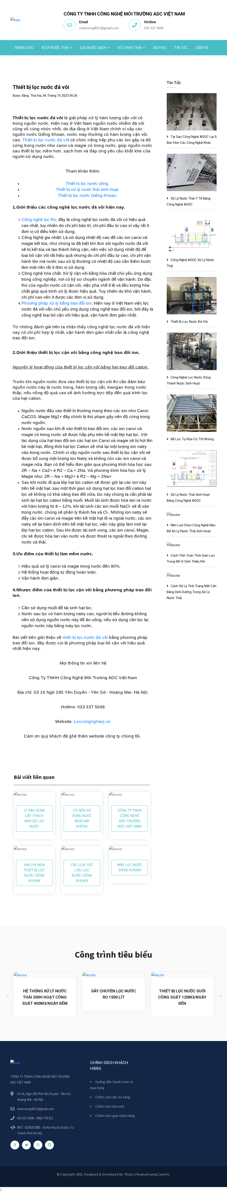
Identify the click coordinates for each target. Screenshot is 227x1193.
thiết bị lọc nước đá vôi (85, 637)
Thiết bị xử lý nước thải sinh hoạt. (87, 189)
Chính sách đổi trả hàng (112, 1097)
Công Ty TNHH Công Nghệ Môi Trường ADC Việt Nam (129, 818)
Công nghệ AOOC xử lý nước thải (190, 263)
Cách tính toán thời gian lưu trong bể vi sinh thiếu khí (191, 558)
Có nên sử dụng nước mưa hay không (82, 818)
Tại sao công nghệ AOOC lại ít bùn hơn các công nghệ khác (192, 140)
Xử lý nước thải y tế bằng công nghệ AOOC (188, 201)
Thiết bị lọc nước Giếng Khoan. (87, 195)
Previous (7, 994)
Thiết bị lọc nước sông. (87, 183)
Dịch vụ (159, 47)
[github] (49, 1145)
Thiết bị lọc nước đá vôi (189, 322)
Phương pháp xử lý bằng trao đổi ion (57, 303)
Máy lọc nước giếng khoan (129, 867)
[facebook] (14, 1145)
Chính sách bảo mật (110, 1106)
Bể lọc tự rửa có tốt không (192, 439)
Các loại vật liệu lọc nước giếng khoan (82, 873)
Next (220, 994)
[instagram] (37, 1145)
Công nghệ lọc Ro (39, 219)
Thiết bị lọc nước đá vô (45, 140)
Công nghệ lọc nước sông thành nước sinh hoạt (189, 380)
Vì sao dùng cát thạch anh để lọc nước (34, 818)
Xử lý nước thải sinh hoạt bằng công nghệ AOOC (188, 498)
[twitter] (26, 1145)
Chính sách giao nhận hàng (115, 1116)
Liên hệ (201, 47)
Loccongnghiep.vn (92, 721)
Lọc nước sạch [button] (93, 47)
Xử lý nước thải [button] (55, 47)
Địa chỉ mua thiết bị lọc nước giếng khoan (34, 873)
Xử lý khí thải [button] (129, 47)
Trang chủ (23, 47)
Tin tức (180, 47)
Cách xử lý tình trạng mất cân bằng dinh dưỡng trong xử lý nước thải (191, 592)
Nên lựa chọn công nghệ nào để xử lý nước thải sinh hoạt (191, 528)
